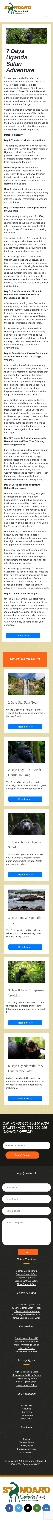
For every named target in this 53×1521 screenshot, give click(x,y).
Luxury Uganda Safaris (26, 1385)
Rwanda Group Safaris (26, 1274)
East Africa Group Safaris (26, 1281)
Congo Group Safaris (26, 1277)
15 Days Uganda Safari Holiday (26, 1307)
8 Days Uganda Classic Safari (26, 1318)
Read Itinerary (25, 726)
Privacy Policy (26, 1445)
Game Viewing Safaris (26, 1378)
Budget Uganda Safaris (26, 1381)
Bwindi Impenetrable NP (26, 1338)
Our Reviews (26, 1452)
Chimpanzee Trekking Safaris (26, 1375)
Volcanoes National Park (26, 1341)
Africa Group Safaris (26, 1284)
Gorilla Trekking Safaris (26, 1371)
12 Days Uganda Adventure (27, 1311)
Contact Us (26, 1405)
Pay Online (26, 1418)
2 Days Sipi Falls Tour (23, 702)
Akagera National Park (26, 1351)
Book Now (23, 635)
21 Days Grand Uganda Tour (26, 1304)
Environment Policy (26, 1449)
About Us (26, 1408)
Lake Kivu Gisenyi (26, 1348)
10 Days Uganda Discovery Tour (26, 1314)
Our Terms (26, 1412)
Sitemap (26, 1439)
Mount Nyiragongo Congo (26, 1344)
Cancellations (26, 1415)
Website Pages (26, 1442)
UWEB (37, 1464)
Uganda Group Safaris (26, 1271)
